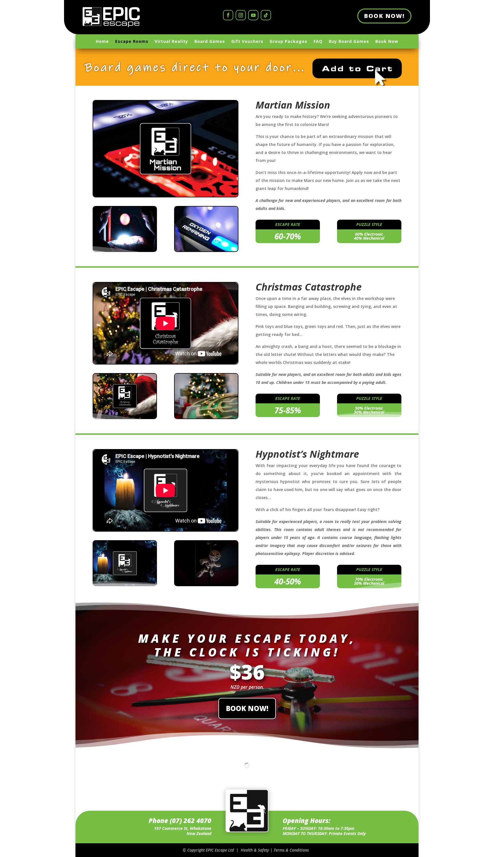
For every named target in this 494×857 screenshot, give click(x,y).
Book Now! (384, 16)
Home (102, 41)
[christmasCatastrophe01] (124, 417)
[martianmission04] (124, 250)
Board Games (209, 41)
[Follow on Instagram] (241, 15)
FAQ (318, 41)
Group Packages (288, 41)
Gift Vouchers (247, 41)
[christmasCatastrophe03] (206, 417)
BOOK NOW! (247, 708)
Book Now (386, 41)
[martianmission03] (206, 250)
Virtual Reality (171, 41)
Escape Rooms (131, 41)
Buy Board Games (349, 41)
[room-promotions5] (124, 584)
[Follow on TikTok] (266, 15)
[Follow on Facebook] (228, 15)
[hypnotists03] (206, 584)
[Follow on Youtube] (253, 15)
